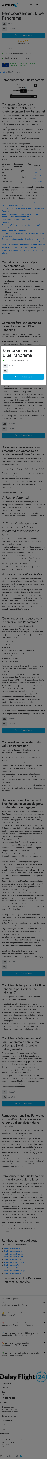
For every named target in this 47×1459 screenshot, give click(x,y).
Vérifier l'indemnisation (23, 377)
